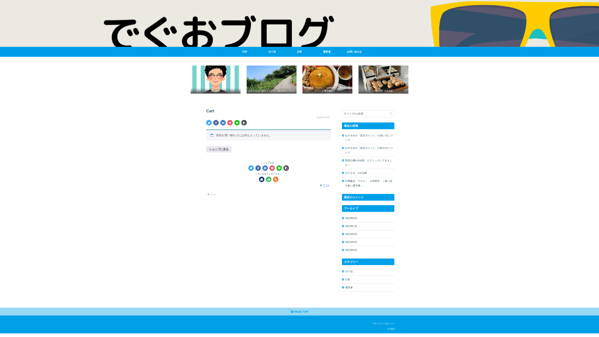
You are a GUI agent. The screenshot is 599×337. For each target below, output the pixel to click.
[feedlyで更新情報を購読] (268, 179)
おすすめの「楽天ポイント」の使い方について (369, 137)
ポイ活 (349, 271)
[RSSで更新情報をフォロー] (275, 179)
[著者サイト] (261, 179)
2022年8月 (351, 218)
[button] (244, 122)
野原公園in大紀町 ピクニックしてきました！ (368, 162)
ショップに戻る (219, 149)
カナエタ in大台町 (356, 172)
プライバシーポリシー (383, 323)
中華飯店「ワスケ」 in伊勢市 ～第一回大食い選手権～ (368, 183)
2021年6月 (351, 242)
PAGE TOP (300, 311)
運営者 (349, 287)
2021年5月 (351, 250)
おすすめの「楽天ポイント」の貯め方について (369, 150)
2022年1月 (351, 226)
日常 (347, 279)
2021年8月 (351, 234)
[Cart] (223, 122)
